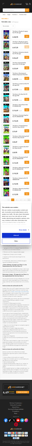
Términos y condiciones (16, 403)
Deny (16, 241)
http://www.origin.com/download (20, 291)
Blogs (16, 413)
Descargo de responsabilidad (16, 409)
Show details (23, 230)
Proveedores (16, 411)
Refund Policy (16, 407)
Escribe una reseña (22, 392)
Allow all (16, 235)
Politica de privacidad (16, 405)
